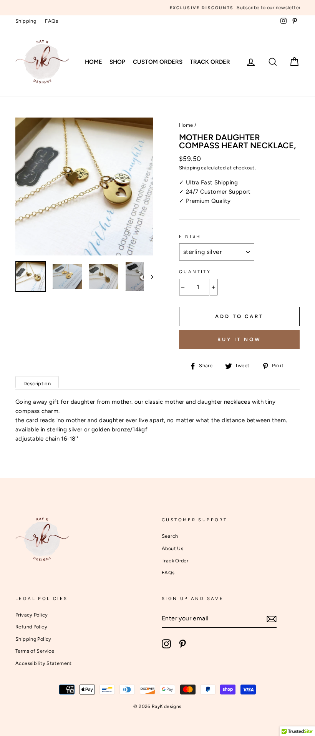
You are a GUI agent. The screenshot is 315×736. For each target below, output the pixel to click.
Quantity (195, 271)
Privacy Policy (31, 615)
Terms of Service (34, 651)
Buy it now (239, 339)
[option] (157, 8)
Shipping (25, 21)
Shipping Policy (33, 639)
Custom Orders (157, 61)
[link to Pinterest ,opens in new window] (182, 643)
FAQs (51, 21)
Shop (117, 61)
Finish (190, 236)
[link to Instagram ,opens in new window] (166, 643)
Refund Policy (31, 627)
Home (93, 61)
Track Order (210, 61)
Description (37, 383)
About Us (172, 548)
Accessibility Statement (43, 663)
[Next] (148, 276)
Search (170, 536)
